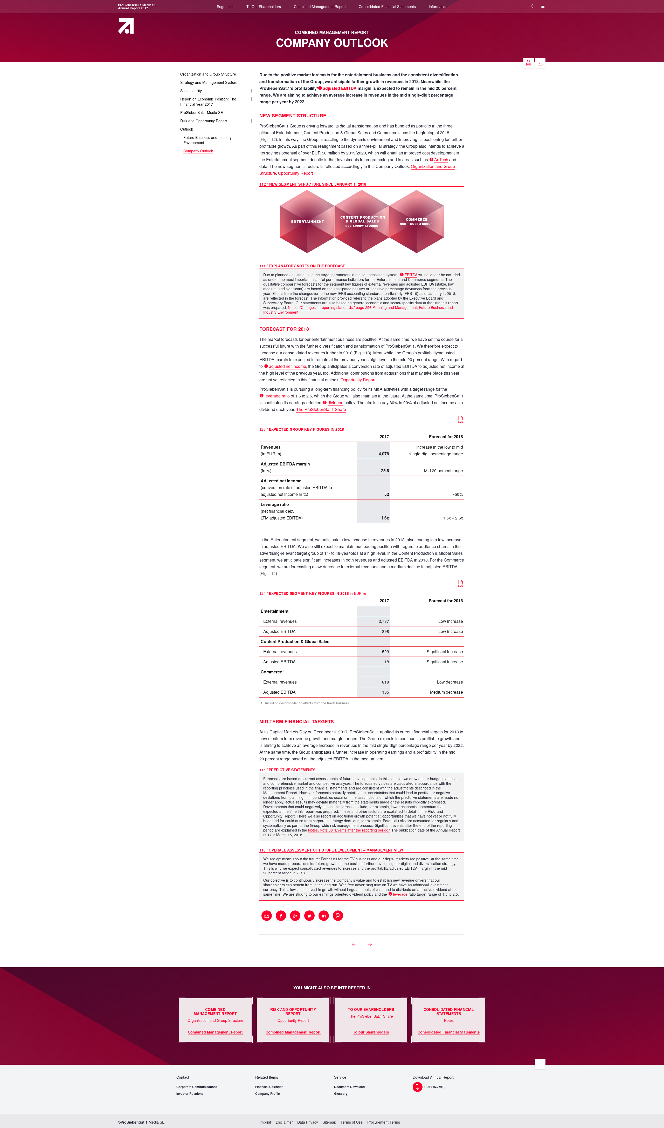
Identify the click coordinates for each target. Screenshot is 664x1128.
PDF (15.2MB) (434, 1086)
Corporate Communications (196, 1086)
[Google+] (295, 915)
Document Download (349, 1086)
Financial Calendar (269, 1086)
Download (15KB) (460, 419)
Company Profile (267, 1093)
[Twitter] (309, 915)
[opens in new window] (528, 63)
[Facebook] (281, 915)
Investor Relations (189, 1093)
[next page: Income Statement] (370, 944)
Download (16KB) (460, 583)
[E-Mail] (266, 915)
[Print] (338, 915)
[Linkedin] (324, 915)
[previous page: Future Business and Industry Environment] (353, 944)
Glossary (341, 1093)
